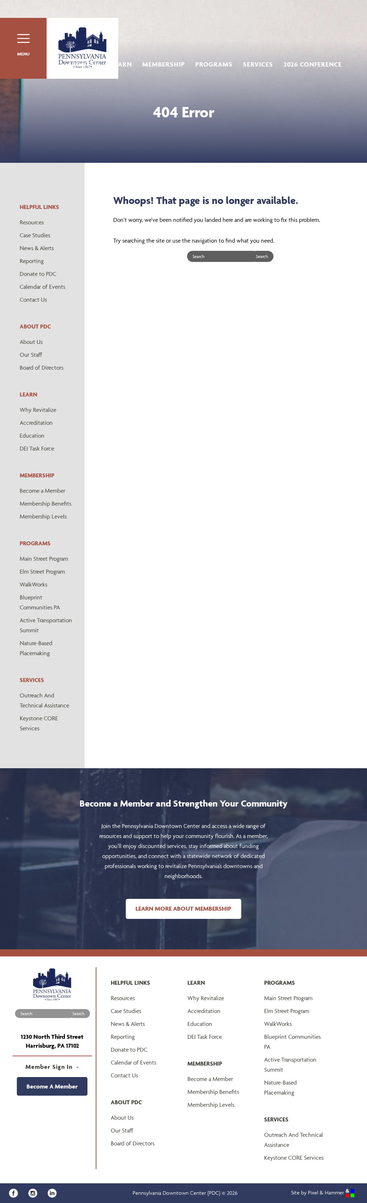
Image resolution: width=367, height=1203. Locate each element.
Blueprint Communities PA (40, 602)
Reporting (32, 260)
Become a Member (42, 490)
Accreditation (36, 422)
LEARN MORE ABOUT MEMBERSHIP (183, 908)
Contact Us (33, 299)
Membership (163, 64)
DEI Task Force (37, 448)
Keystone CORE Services (39, 723)
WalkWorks (33, 584)
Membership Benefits (45, 503)
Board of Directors (41, 367)
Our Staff (31, 354)
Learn (121, 64)
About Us (83, 64)
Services (258, 64)
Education (32, 435)
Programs (214, 64)
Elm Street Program (42, 571)
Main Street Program (44, 558)
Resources (32, 222)
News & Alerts (37, 248)
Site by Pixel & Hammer (318, 1192)
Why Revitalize (38, 409)
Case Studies (35, 235)
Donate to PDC (38, 273)
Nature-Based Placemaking (36, 648)
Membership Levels (43, 516)
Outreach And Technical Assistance (44, 700)
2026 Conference (312, 64)
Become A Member (52, 1086)
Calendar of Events (42, 286)
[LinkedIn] (54, 1192)
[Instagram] (35, 1192)
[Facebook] (16, 1192)
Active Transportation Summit (46, 625)
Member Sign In (49, 1066)
